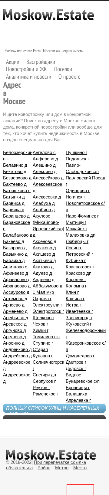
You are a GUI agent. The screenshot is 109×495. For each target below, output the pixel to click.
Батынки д (14, 196)
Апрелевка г (78, 400)
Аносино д (14, 343)
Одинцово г (78, 190)
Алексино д (45, 171)
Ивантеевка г (79, 311)
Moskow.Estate (48, 17)
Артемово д (15, 298)
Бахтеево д (15, 184)
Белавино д (15, 165)
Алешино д (44, 165)
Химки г (40, 330)
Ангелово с (44, 152)
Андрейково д (17, 349)
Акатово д (43, 266)
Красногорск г (80, 266)
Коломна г (76, 285)
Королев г (76, 279)
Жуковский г (78, 323)
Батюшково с (17, 190)
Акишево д (44, 254)
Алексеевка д (47, 196)
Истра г (73, 304)
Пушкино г (76, 152)
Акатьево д (44, 260)
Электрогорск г (48, 311)
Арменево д (15, 311)
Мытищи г (76, 222)
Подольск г (77, 158)
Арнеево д (14, 304)
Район (44, 467)
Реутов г (41, 387)
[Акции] (13, 61)
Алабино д (44, 209)
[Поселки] (63, 69)
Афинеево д (15, 273)
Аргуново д (14, 330)
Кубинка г (76, 260)
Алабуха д (44, 203)
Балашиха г (78, 393)
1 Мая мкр (43, 292)
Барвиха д (14, 203)
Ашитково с (15, 266)
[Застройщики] (41, 61)
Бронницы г (78, 387)
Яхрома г (42, 298)
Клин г (72, 292)
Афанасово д (17, 279)
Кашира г (75, 298)
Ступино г (43, 343)
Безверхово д (17, 177)
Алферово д (45, 158)
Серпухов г (44, 381)
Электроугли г (47, 304)
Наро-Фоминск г (82, 215)
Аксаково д (44, 247)
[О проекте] (69, 76)
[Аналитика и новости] (28, 76)
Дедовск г (76, 368)
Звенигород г (79, 317)
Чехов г (40, 323)
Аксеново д (44, 241)
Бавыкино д (15, 254)
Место (80, 467)
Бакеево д (13, 241)
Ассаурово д (16, 292)
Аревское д (15, 323)
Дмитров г (76, 362)
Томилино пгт (46, 336)
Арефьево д (15, 317)
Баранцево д (16, 215)
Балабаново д (17, 235)
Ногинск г (75, 196)
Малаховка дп (80, 235)
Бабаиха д (14, 260)
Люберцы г (77, 241)
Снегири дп (44, 374)
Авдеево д (43, 279)
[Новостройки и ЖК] (26, 69)
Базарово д (15, 247)
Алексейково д (48, 177)
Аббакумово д (47, 285)
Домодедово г (80, 355)
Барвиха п (13, 209)
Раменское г (45, 393)
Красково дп (78, 273)
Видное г (75, 374)
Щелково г (43, 317)
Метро (61, 467)
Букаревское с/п (83, 381)
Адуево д (42, 273)
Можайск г (76, 228)
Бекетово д (14, 171)
